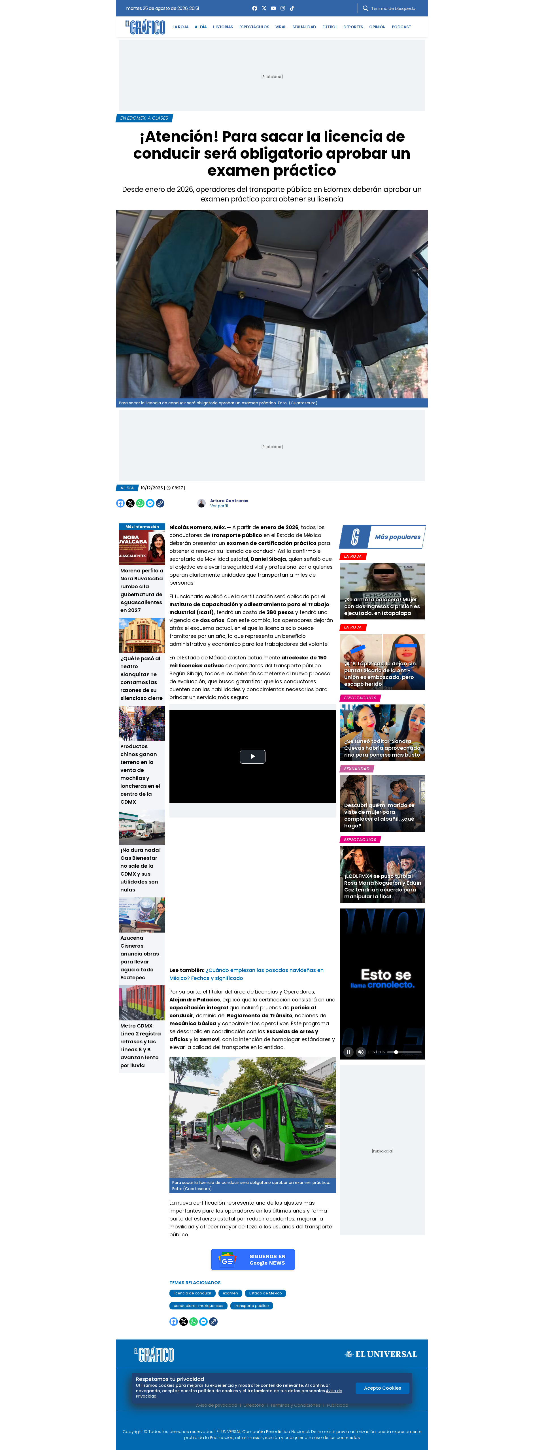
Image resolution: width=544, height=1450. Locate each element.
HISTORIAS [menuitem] (223, 27)
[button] (348, 1052)
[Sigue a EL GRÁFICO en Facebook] (266, 1422)
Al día (127, 488)
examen (230, 1293)
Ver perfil (219, 505)
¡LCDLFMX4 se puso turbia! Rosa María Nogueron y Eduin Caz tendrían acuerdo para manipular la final (382, 886)
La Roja (353, 556)
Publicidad (337, 1405)
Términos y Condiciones (295, 1405)
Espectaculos (360, 698)
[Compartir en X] (130, 503)
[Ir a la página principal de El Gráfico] (145, 27)
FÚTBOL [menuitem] (329, 27)
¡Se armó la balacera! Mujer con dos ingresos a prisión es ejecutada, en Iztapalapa (382, 606)
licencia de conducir (192, 1293)
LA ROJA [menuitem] (180, 27)
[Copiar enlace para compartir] (174, 503)
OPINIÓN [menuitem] (377, 27)
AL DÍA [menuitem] (201, 27)
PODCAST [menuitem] (401, 27)
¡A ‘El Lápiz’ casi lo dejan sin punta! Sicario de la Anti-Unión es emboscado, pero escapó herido (380, 673)
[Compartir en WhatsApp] (140, 503)
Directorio (254, 1405)
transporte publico (252, 1305)
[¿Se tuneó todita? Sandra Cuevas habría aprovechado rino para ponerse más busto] (382, 732)
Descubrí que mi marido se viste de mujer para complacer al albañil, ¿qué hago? (379, 815)
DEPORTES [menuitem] (353, 27)
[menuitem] (253, 8)
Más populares (397, 537)
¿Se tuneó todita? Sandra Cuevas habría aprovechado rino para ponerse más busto (382, 748)
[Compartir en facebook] (120, 503)
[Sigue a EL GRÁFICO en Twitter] (270, 1422)
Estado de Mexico (265, 1293)
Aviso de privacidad (216, 1405)
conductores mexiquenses (198, 1305)
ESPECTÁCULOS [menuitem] (254, 27)
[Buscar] (365, 8)
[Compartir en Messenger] (150, 503)
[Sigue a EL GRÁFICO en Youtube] (278, 1422)
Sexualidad (357, 769)
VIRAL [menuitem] (280, 27)
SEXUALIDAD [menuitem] (304, 27)
